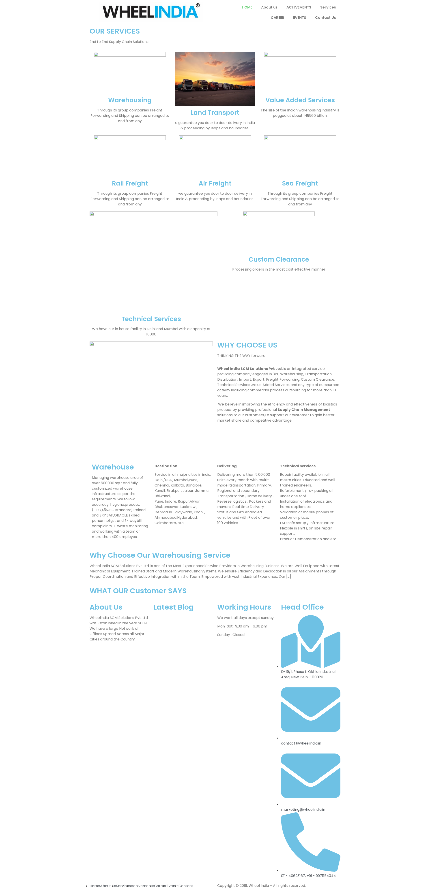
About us (269, 7)
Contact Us (325, 17)
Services (328, 7)
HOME (247, 7)
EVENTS (299, 17)
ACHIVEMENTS (298, 7)
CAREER (277, 17)
